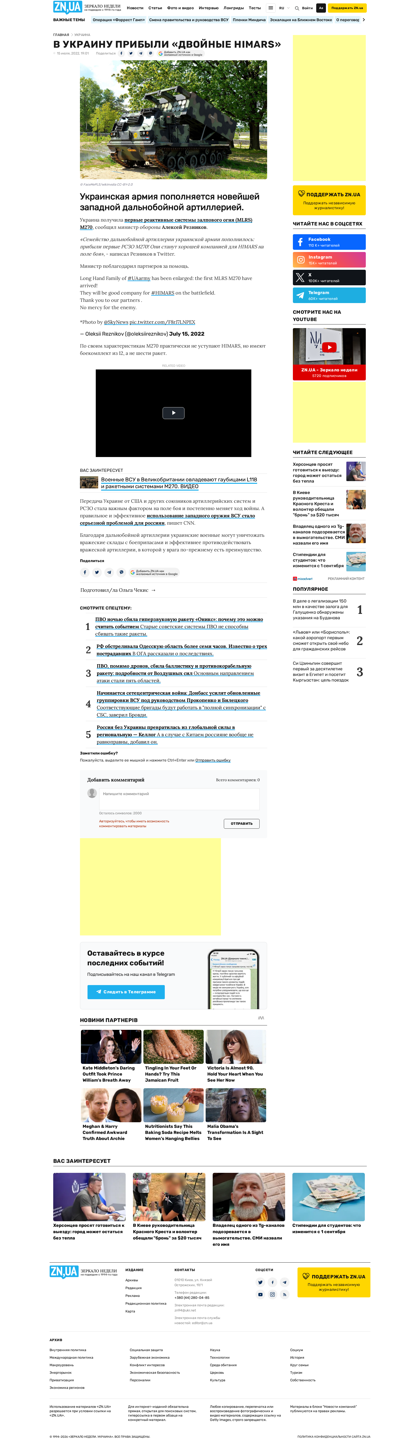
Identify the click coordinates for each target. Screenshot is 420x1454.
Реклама (132, 1296)
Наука (215, 1350)
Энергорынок (61, 1373)
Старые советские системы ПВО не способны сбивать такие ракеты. (179, 626)
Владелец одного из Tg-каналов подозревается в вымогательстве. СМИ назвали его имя (319, 535)
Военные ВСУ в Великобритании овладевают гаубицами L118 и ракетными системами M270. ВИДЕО (179, 483)
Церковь (217, 1373)
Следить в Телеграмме (130, 992)
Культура (217, 1380)
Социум (296, 1350)
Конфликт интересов (147, 1365)
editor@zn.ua (202, 1323)
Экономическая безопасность (155, 1373)
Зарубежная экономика (150, 1357)
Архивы (131, 1280)
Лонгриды (234, 8)
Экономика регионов (67, 1388)
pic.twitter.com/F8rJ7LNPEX (162, 322)
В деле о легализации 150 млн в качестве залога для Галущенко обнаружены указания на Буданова (320, 609)
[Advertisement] (150, 886)
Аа (321, 8)
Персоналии (140, 1380)
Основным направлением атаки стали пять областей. (175, 673)
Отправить (242, 824)
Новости (135, 8)
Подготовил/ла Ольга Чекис (114, 590)
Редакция (133, 1288)
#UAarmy (139, 278)
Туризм (296, 1373)
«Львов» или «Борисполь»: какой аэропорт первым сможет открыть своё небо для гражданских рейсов (321, 640)
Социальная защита (146, 1350)
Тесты (255, 8)
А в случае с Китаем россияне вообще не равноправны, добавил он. (175, 734)
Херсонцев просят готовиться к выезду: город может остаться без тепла (317, 473)
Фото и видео (180, 8)
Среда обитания (223, 1365)
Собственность (302, 1380)
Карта (130, 1311)
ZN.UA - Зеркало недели (329, 370)
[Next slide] (363, 20)
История (297, 1357)
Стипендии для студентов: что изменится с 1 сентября (318, 560)
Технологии (220, 1357)
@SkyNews (116, 322)
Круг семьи (299, 1365)
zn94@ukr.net (185, 1310)
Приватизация (62, 1380)
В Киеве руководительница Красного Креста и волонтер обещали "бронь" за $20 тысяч (316, 504)
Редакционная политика (145, 1303)
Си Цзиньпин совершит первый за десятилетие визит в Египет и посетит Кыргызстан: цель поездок (321, 672)
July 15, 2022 (186, 334)
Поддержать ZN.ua (347, 8)
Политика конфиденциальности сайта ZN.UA (334, 1436)
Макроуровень (62, 1365)
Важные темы (69, 20)
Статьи (155, 8)
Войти (307, 8)
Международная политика (71, 1357)
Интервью (209, 8)
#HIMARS (162, 293)
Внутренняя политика (68, 1350)
